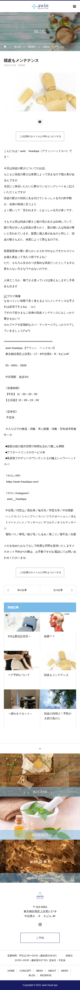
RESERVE (45, 975)
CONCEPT (25, 970)
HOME (11, 970)
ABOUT (52, 970)
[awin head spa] (40, 895)
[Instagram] (40, 924)
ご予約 (40, 937)
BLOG (32, 975)
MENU (39, 970)
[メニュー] (74, 6)
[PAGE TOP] (40, 748)
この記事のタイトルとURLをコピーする (40, 136)
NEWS (21, 65)
